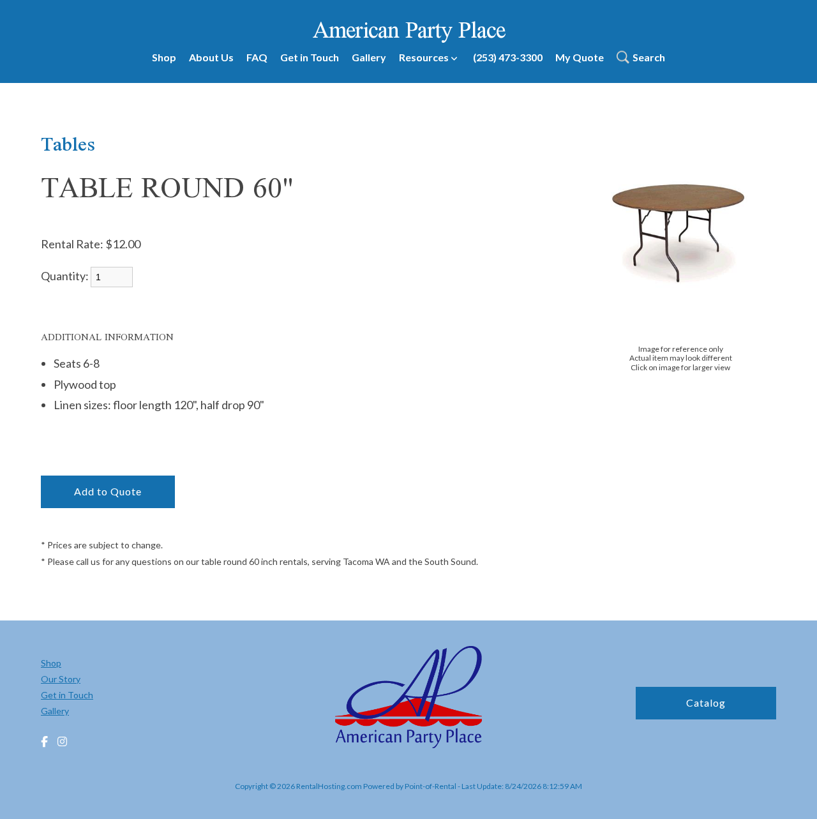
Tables (68, 143)
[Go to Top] (792, 796)
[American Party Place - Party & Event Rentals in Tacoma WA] (408, 698)
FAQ (256, 57)
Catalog (706, 702)
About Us (211, 57)
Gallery (369, 57)
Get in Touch (309, 57)
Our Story (60, 678)
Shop (164, 57)
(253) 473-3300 (508, 57)
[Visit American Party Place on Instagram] (62, 742)
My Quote (579, 57)
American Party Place (409, 29)
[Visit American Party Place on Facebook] (44, 742)
